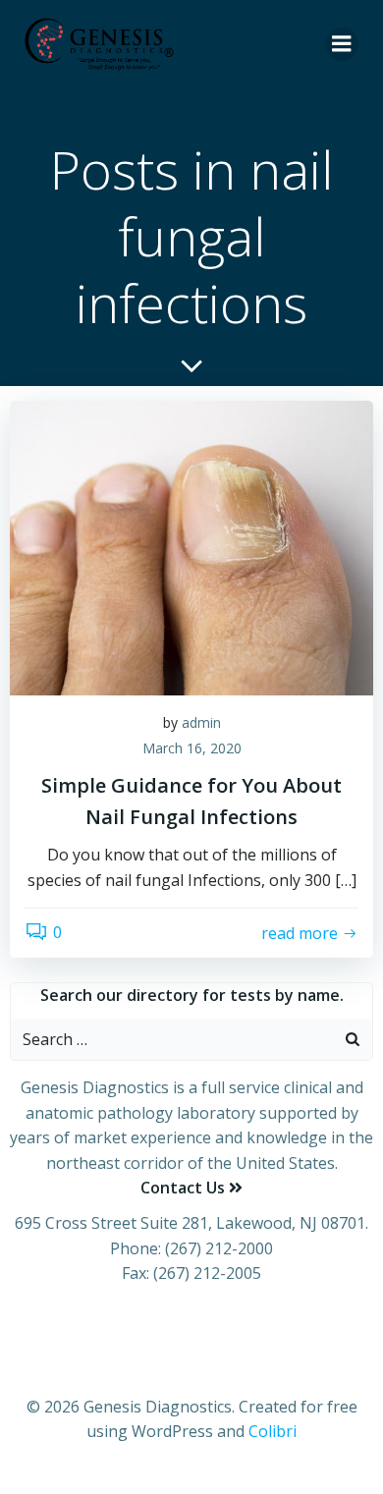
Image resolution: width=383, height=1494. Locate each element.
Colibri (272, 1431)
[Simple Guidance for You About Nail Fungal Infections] (191, 546)
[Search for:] (172, 1039)
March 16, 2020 (192, 748)
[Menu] (341, 44)
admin (201, 722)
